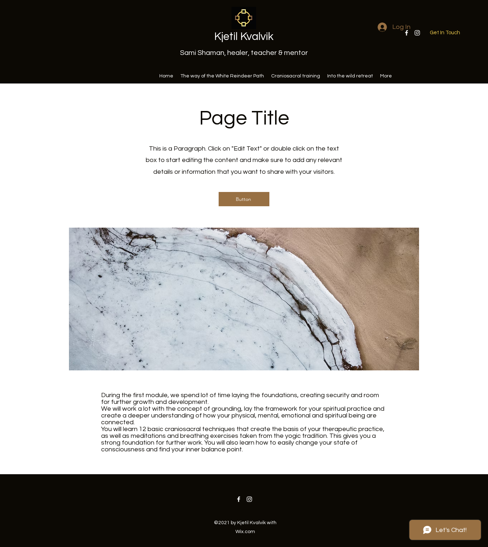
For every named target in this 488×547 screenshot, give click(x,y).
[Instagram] (417, 32)
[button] (445, 33)
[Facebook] (238, 499)
